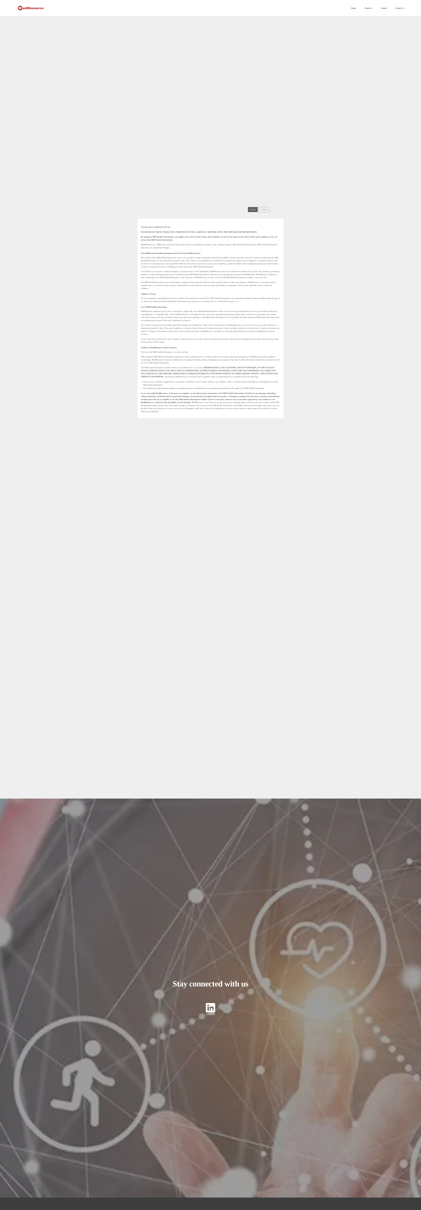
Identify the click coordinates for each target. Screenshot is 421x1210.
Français (264, 209)
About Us (368, 8)
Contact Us (399, 8)
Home (353, 8)
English (252, 209)
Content (384, 8)
